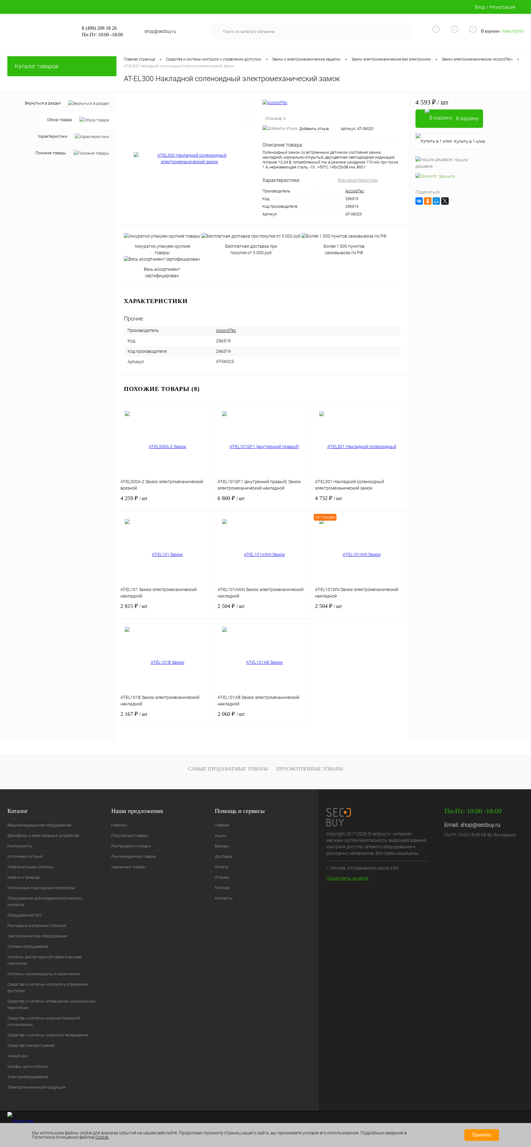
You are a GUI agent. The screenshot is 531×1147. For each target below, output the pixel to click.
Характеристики (52, 136)
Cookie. (102, 1137)
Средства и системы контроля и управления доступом (47, 987)
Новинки (119, 825)
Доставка (223, 856)
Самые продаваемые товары (228, 768)
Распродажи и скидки (131, 846)
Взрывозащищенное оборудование (39, 825)
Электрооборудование (27, 1076)
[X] (445, 201)
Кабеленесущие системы (30, 867)
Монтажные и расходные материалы (41, 887)
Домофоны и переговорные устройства (43, 835)
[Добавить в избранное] (247, 104)
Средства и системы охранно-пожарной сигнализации (43, 1021)
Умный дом (17, 1056)
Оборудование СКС (24, 915)
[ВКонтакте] (419, 201)
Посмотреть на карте (347, 878)
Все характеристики (358, 180)
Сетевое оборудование (28, 946)
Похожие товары (50, 153)
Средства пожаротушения (31, 1045)
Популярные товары (129, 835)
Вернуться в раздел (43, 103)
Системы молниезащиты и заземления (43, 974)
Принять (481, 1134)
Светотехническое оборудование (37, 936)
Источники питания (25, 856)
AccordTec (354, 191)
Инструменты (20, 846)
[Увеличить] (189, 158)
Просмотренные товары (309, 768)
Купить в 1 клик (469, 141)
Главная (222, 825)
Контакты (224, 898)
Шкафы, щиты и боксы (28, 1066)
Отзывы (222, 877)
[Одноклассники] (427, 201)
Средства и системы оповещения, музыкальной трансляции (51, 1004)
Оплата (221, 867)
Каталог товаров (36, 66)
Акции (220, 835)
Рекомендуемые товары (133, 856)
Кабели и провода (23, 877)
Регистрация (502, 7)
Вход (480, 7)
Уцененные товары (128, 867)
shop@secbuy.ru (480, 825)
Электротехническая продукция (36, 1087)
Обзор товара (59, 119)
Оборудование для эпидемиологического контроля (44, 901)
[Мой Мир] (436, 201)
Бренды (222, 846)
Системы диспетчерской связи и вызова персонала (44, 960)
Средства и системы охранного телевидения (47, 1035)
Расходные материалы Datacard (36, 925)
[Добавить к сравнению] (247, 118)
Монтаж (222, 887)
